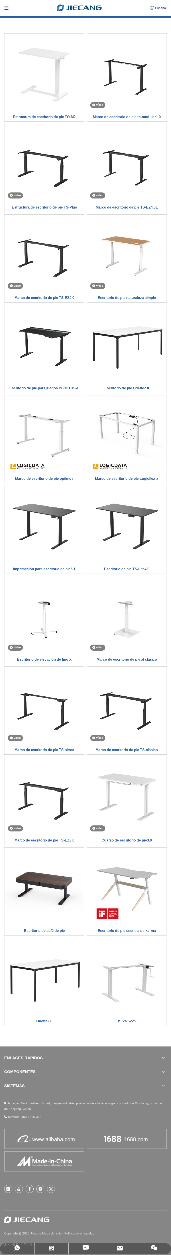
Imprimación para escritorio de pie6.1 (44, 569)
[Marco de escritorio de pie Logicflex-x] (126, 435)
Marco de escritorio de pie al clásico (127, 659)
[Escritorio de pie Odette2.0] (126, 345)
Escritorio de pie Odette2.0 (126, 388)
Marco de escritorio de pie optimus (44, 478)
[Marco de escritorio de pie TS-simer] (44, 706)
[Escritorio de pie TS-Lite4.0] (126, 525)
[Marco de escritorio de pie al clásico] (126, 616)
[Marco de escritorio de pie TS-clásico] (126, 706)
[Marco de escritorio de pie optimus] (44, 435)
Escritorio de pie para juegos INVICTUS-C (44, 388)
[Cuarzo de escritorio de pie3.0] (126, 797)
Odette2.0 (44, 1021)
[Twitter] (51, 1189)
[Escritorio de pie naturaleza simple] (126, 254)
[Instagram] (40, 1189)
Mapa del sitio (52, 1233)
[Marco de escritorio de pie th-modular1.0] (126, 73)
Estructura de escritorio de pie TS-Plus (44, 207)
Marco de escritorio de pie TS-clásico (127, 750)
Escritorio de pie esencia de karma (127, 931)
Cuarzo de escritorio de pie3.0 (127, 840)
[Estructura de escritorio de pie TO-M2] (44, 73)
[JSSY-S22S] (126, 977)
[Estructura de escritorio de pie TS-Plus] (44, 164)
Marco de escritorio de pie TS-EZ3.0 (44, 840)
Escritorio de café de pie (44, 931)
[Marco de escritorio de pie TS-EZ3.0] (44, 797)
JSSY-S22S (126, 1021)
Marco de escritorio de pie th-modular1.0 (127, 117)
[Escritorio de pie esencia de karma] (126, 887)
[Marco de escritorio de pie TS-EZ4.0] (44, 254)
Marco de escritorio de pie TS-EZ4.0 (44, 298)
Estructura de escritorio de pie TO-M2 (44, 117)
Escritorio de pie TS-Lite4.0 (126, 569)
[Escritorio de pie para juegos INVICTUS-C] (44, 345)
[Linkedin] (8, 1189)
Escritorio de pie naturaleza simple (127, 298)
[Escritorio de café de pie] (44, 887)
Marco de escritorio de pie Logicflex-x (126, 478)
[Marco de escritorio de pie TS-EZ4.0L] (126, 164)
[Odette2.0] (44, 977)
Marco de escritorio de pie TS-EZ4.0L (127, 207)
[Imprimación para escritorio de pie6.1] (44, 525)
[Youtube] (19, 1189)
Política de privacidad (79, 1233)
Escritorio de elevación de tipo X (44, 659)
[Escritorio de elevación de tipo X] (44, 616)
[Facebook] (30, 1189)
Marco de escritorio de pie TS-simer (44, 750)
